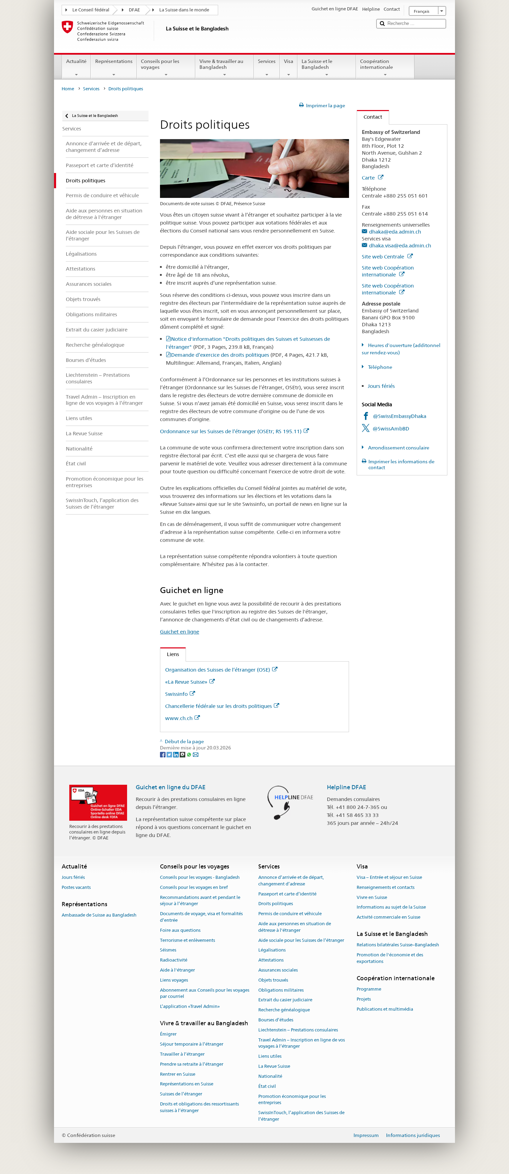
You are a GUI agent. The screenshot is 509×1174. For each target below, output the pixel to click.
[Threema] (183, 754)
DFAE (134, 9)
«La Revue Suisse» (186, 682)
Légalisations (272, 950)
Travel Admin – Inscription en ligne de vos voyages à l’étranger (301, 1043)
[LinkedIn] (176, 754)
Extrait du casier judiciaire (285, 1000)
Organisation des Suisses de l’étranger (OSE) (217, 669)
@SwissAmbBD (391, 428)
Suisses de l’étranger (181, 1093)
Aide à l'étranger (177, 970)
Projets (364, 999)
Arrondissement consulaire (398, 448)
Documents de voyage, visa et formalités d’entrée (201, 917)
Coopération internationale (376, 64)
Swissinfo (176, 694)
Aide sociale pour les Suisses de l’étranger (301, 940)
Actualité (76, 61)
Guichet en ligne (179, 631)
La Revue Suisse (274, 1066)
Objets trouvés (273, 980)
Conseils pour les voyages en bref (194, 887)
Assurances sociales (278, 970)
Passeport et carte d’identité (287, 894)
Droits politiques (275, 904)
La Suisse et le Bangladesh (317, 64)
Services (267, 61)
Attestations (271, 960)
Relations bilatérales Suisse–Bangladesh (398, 944)
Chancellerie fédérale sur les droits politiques (218, 706)
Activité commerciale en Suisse (388, 917)
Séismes (168, 950)
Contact (369, 116)
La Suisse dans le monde (184, 9)
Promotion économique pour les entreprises (292, 1099)
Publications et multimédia (385, 1009)
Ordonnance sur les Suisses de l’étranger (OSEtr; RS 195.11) (231, 431)
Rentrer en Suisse (177, 1074)
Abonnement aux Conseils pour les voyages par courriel (204, 993)
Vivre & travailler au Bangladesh (221, 64)
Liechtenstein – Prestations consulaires (298, 1029)
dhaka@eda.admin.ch (395, 231)
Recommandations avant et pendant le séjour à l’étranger (200, 901)
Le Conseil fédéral (90, 9)
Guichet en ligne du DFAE (171, 787)
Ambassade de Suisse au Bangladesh (99, 915)
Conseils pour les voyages (160, 64)
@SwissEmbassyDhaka (399, 416)
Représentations (114, 61)
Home (68, 88)
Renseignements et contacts (385, 887)
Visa (288, 61)
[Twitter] (170, 754)
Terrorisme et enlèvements (187, 940)
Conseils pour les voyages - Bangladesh (200, 877)
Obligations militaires (281, 990)
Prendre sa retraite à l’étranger (191, 1064)
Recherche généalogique (284, 1010)
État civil (267, 1086)
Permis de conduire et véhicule (290, 913)
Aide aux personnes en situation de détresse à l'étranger (294, 927)
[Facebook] (163, 754)
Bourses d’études (275, 1019)
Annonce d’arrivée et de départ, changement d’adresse (291, 880)
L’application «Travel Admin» (190, 1006)
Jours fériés (381, 386)
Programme (369, 989)
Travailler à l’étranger (182, 1054)
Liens (169, 654)
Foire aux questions (180, 930)
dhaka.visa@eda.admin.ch (400, 245)
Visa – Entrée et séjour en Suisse (389, 877)
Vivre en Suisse (372, 897)
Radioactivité (173, 960)
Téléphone (379, 367)
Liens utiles (270, 1056)
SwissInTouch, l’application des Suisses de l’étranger (301, 1116)
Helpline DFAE (346, 787)
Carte (369, 177)
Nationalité (270, 1076)
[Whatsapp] (189, 754)
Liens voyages (174, 980)
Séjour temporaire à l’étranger (191, 1044)
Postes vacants (76, 887)
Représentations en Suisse (186, 1084)
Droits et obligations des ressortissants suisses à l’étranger (199, 1107)
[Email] (195, 754)
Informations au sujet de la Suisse (391, 907)
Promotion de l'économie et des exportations (390, 958)
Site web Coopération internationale (388, 271)
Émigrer (168, 1034)
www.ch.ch (179, 718)
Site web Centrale (383, 256)
